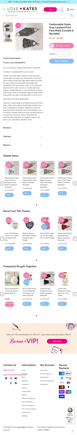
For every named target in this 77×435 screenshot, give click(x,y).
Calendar (25, 381)
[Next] (75, 183)
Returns (24, 395)
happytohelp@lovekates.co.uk (14, 374)
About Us (25, 374)
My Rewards (44, 377)
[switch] (70, 421)
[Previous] (2, 183)
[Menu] (73, 408)
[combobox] (38, 15)
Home (24, 370)
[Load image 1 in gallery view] (7, 27)
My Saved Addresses (47, 381)
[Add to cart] (9, 304)
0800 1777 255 (8, 370)
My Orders (43, 370)
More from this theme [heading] (16, 211)
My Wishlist (44, 384)
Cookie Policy (26, 412)
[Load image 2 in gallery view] (7, 37)
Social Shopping (27, 402)
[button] (4, 9)
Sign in (51, 9)
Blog (23, 377)
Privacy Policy (26, 391)
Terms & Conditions (28, 405)
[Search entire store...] (71, 15)
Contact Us (25, 384)
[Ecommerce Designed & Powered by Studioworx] (43, 430)
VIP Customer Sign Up (29, 409)
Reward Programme (28, 398)
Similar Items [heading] (10, 155)
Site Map (25, 416)
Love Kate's (21, 427)
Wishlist (62, 11)
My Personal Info (45, 374)
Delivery (24, 388)
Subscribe (57, 341)
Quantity (52, 54)
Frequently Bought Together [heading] (19, 266)
